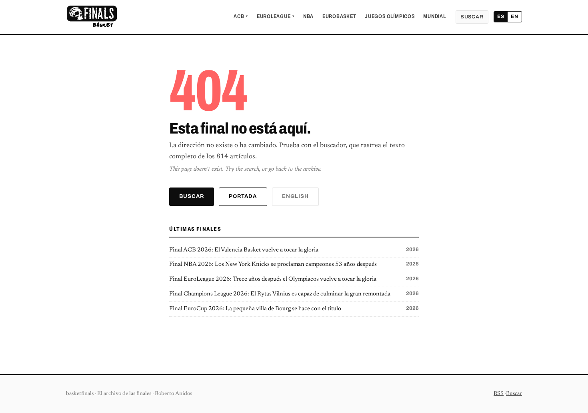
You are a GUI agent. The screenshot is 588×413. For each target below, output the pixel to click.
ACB (241, 16)
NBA (308, 16)
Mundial (434, 16)
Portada (243, 196)
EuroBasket (339, 16)
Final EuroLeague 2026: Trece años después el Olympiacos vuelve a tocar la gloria (294, 279)
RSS (499, 394)
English (295, 196)
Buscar (472, 17)
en (514, 16)
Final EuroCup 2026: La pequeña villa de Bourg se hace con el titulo (294, 308)
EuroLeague (275, 16)
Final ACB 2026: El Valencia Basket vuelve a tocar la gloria (294, 250)
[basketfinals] (91, 17)
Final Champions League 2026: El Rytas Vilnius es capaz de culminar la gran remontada (294, 294)
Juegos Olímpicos (389, 16)
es (500, 16)
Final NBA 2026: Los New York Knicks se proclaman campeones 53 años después (294, 264)
